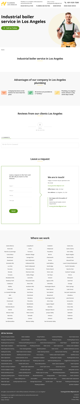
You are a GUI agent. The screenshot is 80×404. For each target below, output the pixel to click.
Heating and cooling (6, 351)
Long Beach (30, 245)
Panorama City (30, 269)
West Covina (30, 312)
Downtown (10, 260)
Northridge (50, 266)
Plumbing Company (56, 339)
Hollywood (50, 248)
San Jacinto (70, 301)
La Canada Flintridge (10, 292)
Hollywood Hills (30, 263)
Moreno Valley (30, 321)
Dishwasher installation (39, 357)
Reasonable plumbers (40, 363)
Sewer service (55, 348)
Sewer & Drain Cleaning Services (48, 342)
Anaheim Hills (30, 286)
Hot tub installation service (7, 369)
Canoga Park (30, 257)
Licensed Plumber (25, 339)
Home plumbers (75, 366)
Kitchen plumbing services (7, 372)
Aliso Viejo (50, 301)
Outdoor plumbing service (25, 372)
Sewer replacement (58, 345)
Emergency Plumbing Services (8, 339)
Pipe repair (59, 381)
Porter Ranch (50, 269)
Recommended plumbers (59, 372)
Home (2, 49)
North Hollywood (30, 266)
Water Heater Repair (21, 345)
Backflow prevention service (23, 354)
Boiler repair (76, 351)
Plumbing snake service (38, 360)
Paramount (10, 301)
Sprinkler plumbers (41, 348)
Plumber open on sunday (42, 372)
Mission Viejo (10, 312)
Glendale (70, 318)
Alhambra (30, 309)
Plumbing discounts (5, 384)
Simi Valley (70, 251)
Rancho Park (70, 269)
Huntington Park (50, 298)
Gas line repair (49, 381)
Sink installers (34, 378)
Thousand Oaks (30, 280)
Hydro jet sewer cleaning (61, 351)
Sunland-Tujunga (70, 272)
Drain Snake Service (70, 6)
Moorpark (70, 277)
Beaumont (50, 295)
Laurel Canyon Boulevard (70, 263)
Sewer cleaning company (43, 351)
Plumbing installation (40, 384)
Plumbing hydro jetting (6, 360)
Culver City (30, 289)
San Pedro (70, 309)
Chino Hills (70, 306)
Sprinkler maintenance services (71, 348)
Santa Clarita (70, 248)
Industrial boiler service (6, 363)
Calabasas (10, 283)
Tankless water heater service (22, 360)
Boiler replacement (5, 357)
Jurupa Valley (50, 312)
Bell (10, 295)
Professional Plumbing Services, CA (27, 342)
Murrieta (10, 315)
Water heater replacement (27, 366)
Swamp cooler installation (73, 345)
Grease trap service (60, 366)
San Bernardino (10, 321)
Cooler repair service (45, 366)
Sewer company (62, 375)
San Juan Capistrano (70, 292)
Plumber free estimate (24, 375)
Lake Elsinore (70, 298)
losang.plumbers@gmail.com (54, 3)
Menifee (50, 306)
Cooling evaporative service (19, 381)
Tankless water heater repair (49, 378)
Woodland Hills (10, 277)
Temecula (10, 289)
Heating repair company (56, 357)
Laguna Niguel (50, 304)
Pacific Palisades (70, 266)
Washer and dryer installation (8, 366)
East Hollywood (30, 260)
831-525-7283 (73, 2)
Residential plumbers (38, 375)
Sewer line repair (5, 378)
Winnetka (50, 283)
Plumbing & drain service (73, 357)
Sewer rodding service (20, 378)
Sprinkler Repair (75, 342)
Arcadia (10, 304)
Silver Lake (50, 272)
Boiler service (47, 345)
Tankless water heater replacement (70, 378)
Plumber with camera (24, 363)
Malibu (10, 286)
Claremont (30, 295)
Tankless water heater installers (57, 354)
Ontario (50, 318)
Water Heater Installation (7, 345)
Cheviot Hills (70, 257)
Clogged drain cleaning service (71, 360)
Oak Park (70, 280)
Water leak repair (5, 381)
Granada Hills (10, 263)
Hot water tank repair (25, 369)
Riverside (10, 248)
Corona (30, 318)
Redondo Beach (10, 306)
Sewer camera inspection (58, 363)
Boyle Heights (70, 254)
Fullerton (70, 315)
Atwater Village (30, 254)
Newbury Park (10, 280)
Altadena (70, 295)
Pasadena (50, 251)
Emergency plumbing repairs (8, 375)
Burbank (70, 312)
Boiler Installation (27, 6)
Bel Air (50, 254)
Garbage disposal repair (36, 381)
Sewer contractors (74, 375)
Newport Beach (50, 309)
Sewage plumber (51, 375)
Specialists (76, 397)
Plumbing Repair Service (73, 339)
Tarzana (10, 275)
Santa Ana (70, 245)
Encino (50, 260)
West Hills (30, 283)
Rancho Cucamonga (10, 251)
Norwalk (30, 315)
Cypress (10, 298)
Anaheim (50, 245)
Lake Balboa (50, 263)
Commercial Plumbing (57, 336)
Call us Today (11, 28)
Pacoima (10, 269)
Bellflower (30, 306)
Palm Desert (50, 289)
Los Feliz (10, 266)
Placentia (30, 301)
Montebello (30, 304)
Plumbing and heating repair (72, 381)
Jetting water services (74, 369)
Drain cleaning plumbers (25, 348)
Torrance (30, 251)
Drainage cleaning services (55, 369)
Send (13, 211)
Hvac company (40, 354)
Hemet (10, 309)
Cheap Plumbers (41, 336)
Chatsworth (50, 257)
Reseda (10, 272)
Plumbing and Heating (43, 6)
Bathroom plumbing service (54, 360)
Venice (70, 275)
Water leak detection (6, 354)
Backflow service (75, 354)
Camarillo (30, 277)
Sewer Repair (57, 6)
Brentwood (10, 257)
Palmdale (10, 318)
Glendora (30, 298)
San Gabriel (50, 292)
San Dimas (30, 292)
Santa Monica (10, 245)
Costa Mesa (10, 254)
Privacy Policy (75, 399)
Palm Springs (70, 286)
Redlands (70, 304)
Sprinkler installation (74, 384)
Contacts (76, 395)
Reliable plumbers (74, 372)
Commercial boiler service (22, 357)
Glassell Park (70, 260)
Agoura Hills (50, 280)
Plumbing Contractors (35, 345)
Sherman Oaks (30, 272)
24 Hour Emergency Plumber (8, 336)
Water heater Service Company (24, 351)
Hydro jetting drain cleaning (7, 348)
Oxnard (50, 277)
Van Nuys (50, 275)
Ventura (50, 315)
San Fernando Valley (50, 321)
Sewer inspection (75, 363)
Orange (70, 283)
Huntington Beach (50, 286)
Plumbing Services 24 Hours (7, 342)
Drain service (40, 369)
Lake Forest (70, 289)
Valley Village (30, 275)
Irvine (30, 248)
